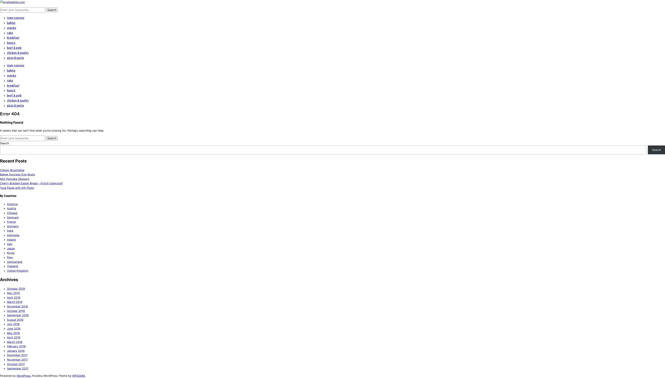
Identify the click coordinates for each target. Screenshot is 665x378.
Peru (10, 257)
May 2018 (13, 333)
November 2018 (17, 306)
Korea (10, 253)
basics (11, 43)
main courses (15, 18)
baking (11, 23)
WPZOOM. (78, 375)
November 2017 (17, 359)
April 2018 (13, 337)
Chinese (12, 213)
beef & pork (14, 48)
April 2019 (13, 297)
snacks (11, 28)
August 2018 (15, 319)
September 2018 (18, 315)
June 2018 (13, 328)
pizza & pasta (15, 58)
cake (10, 33)
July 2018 (13, 324)
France (11, 222)
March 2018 (14, 342)
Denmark (13, 217)
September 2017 (17, 368)
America (12, 204)
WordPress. (24, 375)
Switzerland (14, 262)
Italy (9, 244)
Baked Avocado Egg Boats (17, 174)
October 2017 (16, 364)
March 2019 (14, 302)
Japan (11, 248)
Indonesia (13, 235)
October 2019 (16, 288)
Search (4, 143)
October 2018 (16, 311)
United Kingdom (17, 270)
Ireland (11, 239)
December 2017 (17, 355)
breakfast (13, 38)
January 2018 (16, 351)
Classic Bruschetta (12, 170)
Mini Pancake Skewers (14, 179)
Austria (11, 208)
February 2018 (16, 346)
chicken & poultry (18, 53)
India (10, 230)
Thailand (12, 266)
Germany (13, 226)
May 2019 (13, 293)
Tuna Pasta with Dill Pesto (17, 188)
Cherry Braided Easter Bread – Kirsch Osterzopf (31, 183)
